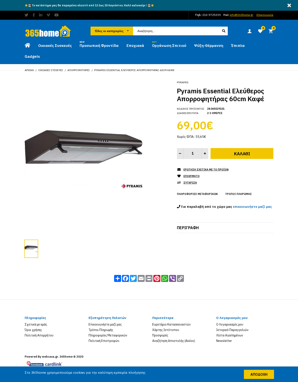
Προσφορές (160, 335)
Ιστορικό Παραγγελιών (232, 330)
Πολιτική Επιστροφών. (104, 341)
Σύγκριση (190, 182)
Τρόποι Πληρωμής (238, 194)
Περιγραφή (188, 227)
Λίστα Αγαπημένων (229, 335)
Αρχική (29, 70)
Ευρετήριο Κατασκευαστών (171, 324)
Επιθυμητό (191, 176)
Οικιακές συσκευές (50, 70)
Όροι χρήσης (33, 330)
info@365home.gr (241, 15)
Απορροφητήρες (78, 70)
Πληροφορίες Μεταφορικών (197, 194)
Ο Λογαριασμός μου (229, 324)
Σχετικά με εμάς (36, 324)
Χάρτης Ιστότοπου (165, 330)
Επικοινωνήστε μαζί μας (105, 324)
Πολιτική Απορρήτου (39, 335)
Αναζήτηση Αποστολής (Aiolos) (173, 341)
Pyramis (182, 82)
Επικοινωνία (265, 15)
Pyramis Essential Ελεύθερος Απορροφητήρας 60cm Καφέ (134, 70)
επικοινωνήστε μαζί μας (252, 207)
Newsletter (224, 341)
